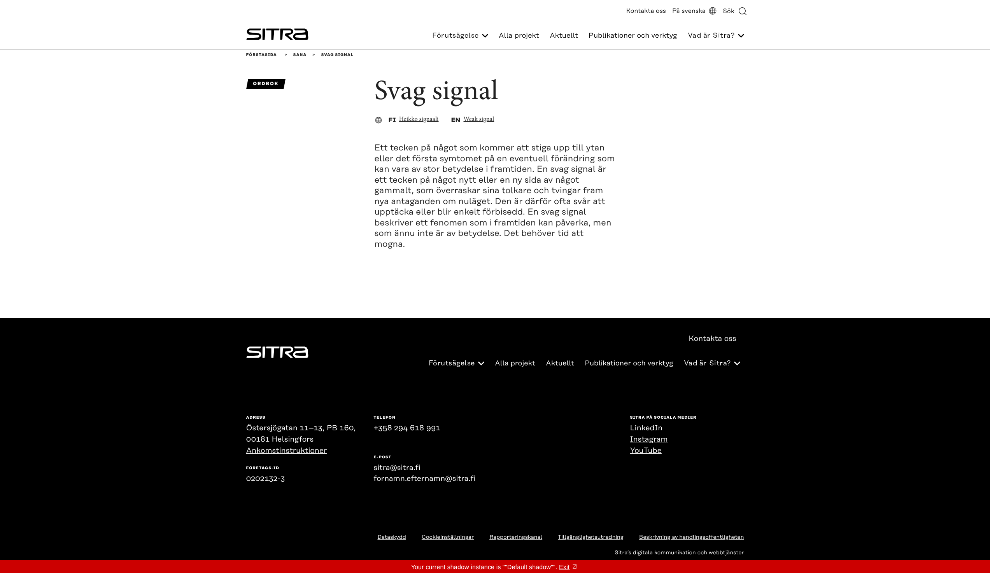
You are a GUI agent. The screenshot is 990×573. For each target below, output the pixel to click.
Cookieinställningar (448, 537)
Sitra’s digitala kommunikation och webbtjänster (679, 553)
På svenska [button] (689, 10)
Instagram (649, 439)
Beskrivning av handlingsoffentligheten (691, 537)
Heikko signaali (419, 120)
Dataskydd (391, 537)
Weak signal (479, 120)
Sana (300, 54)
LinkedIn (646, 428)
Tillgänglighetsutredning (591, 537)
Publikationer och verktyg (633, 36)
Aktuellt (564, 36)
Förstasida (261, 54)
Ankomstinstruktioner (286, 451)
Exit (564, 567)
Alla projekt (519, 36)
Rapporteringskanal (515, 537)
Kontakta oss (646, 10)
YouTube (646, 451)
